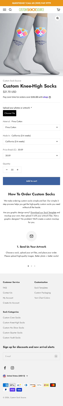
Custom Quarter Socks (12, 332)
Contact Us (7, 292)
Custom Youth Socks (12, 337)
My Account (8, 297)
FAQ (5, 287)
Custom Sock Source (12, 80)
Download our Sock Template (43, 212)
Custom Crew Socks (12, 317)
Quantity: (7, 163)
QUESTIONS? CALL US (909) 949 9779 (31, 3)
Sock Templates (41, 287)
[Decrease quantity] (6, 170)
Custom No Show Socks (13, 327)
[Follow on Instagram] (12, 368)
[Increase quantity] (17, 170)
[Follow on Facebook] (5, 368)
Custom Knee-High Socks (14, 322)
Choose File (9, 113)
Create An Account (11, 302)
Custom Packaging (42, 292)
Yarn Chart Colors (42, 297)
